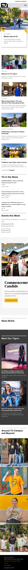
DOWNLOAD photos (11, 300)
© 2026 (12, 567)
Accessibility (7, 565)
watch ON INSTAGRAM (9, 519)
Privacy (6, 563)
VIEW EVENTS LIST (7, 225)
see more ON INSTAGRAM (10, 462)
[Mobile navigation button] (26, 6)
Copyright (6, 567)
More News (5, 230)
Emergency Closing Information (12, 561)
